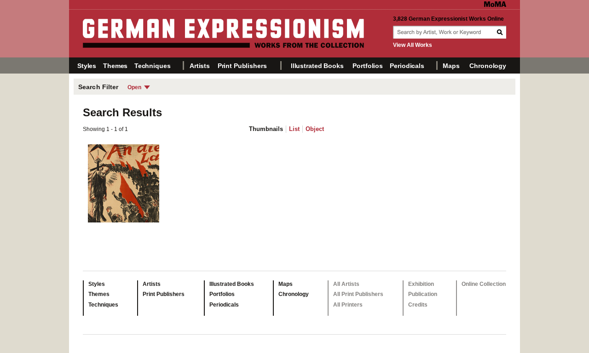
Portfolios (367, 65)
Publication (422, 294)
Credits (417, 305)
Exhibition (421, 284)
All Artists (346, 284)
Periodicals (407, 65)
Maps (451, 65)
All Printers (348, 305)
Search (500, 32)
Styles (86, 65)
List (294, 128)
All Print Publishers (358, 294)
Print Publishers (242, 65)
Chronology (487, 65)
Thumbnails (266, 128)
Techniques (152, 65)
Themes (115, 65)
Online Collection (484, 284)
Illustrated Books (317, 65)
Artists (200, 65)
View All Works (412, 45)
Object (315, 128)
